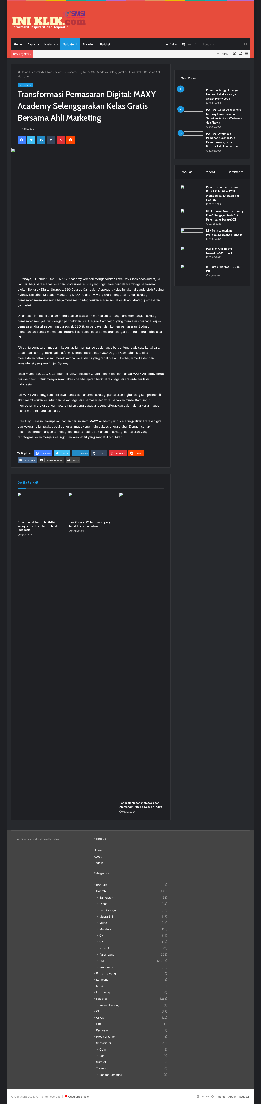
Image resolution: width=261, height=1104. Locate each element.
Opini (102, 1049)
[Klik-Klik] (49, 20)
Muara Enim (107, 916)
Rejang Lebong (109, 1005)
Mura (99, 986)
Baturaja (101, 884)
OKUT (100, 1024)
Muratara (105, 929)
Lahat (103, 904)
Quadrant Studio (78, 1096)
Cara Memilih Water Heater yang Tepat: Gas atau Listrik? (89, 524)
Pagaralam (103, 1030)
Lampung (102, 979)
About (98, 856)
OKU (102, 942)
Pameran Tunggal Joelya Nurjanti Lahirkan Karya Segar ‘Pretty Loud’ (222, 94)
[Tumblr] (51, 140)
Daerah (32, 44)
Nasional (49, 44)
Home (18, 44)
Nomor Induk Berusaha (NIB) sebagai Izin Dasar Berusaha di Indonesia (37, 526)
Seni (102, 1055)
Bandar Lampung (110, 1074)
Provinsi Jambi (105, 1036)
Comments (235, 172)
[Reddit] (70, 140)
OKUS (100, 1017)
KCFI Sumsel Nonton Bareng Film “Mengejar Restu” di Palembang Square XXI (224, 215)
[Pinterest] (61, 140)
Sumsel (101, 1062)
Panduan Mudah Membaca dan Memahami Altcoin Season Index (140, 805)
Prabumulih (106, 967)
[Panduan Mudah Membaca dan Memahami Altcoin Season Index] (141, 646)
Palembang (106, 954)
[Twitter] (31, 140)
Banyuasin (106, 897)
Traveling (88, 44)
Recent (210, 172)
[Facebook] (22, 140)
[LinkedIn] (41, 140)
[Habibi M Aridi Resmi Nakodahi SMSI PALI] (192, 254)
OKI (101, 935)
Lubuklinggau (108, 910)
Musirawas (103, 992)
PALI (102, 961)
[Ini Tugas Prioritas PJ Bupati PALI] (192, 272)
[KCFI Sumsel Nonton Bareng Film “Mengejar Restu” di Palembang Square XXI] (192, 216)
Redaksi (105, 44)
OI (97, 1011)
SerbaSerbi (70, 44)
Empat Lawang (106, 973)
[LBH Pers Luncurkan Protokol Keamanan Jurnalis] (192, 236)
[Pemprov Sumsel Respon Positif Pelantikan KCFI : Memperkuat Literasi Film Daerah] (192, 192)
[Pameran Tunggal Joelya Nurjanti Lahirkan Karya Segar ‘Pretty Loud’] (192, 95)
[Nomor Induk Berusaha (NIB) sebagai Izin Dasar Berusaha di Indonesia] (40, 505)
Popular (186, 172)
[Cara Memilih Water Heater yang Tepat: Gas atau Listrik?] (91, 505)
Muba (103, 923)
